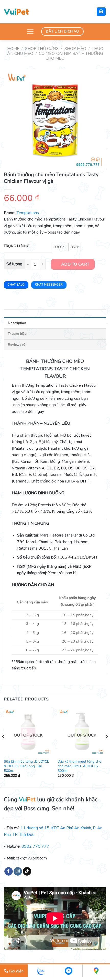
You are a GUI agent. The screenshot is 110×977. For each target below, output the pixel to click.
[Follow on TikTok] (27, 871)
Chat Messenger (49, 285)
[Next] (106, 747)
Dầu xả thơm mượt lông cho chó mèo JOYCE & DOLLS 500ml (79, 766)
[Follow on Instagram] (18, 871)
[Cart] (101, 11)
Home (13, 48)
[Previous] (3, 747)
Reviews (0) (17, 344)
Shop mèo (75, 48)
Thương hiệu (17, 333)
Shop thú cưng (42, 48)
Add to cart (75, 264)
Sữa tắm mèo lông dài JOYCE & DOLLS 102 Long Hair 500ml (26, 766)
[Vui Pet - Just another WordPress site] (16, 11)
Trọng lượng (17, 246)
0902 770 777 (35, 846)
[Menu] (30, 31)
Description (17, 323)
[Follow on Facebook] (8, 871)
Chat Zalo (16, 285)
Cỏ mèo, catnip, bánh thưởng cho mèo (71, 56)
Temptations (28, 213)
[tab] (55, 322)
